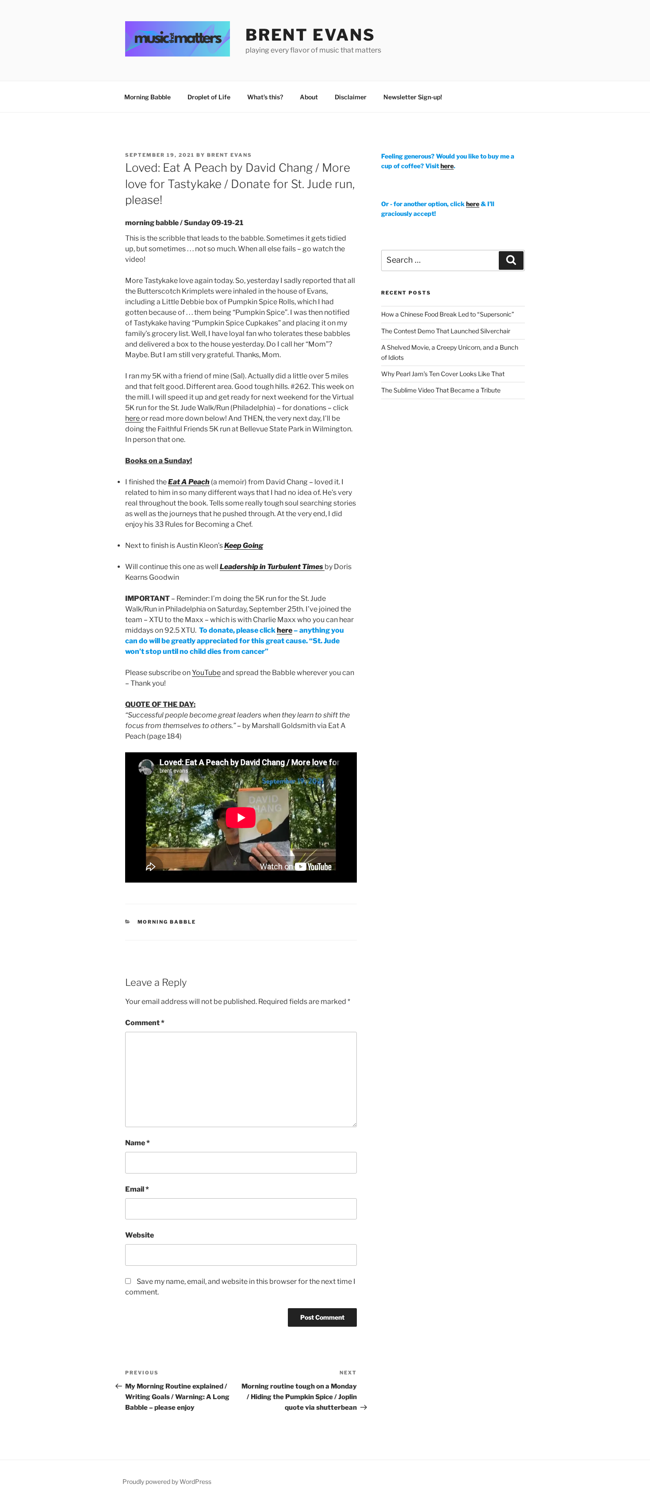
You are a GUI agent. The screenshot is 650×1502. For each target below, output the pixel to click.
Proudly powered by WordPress (166, 1481)
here (133, 418)
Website (139, 1235)
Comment (144, 1023)
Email (137, 1189)
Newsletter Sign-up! (412, 97)
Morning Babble (147, 97)
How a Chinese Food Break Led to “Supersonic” (447, 314)
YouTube (206, 672)
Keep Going (243, 545)
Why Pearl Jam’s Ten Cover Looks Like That (443, 373)
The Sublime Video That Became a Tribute (441, 390)
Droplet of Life (208, 97)
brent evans (310, 35)
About (309, 97)
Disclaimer (351, 97)
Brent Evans (229, 155)
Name (137, 1143)
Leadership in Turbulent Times (272, 566)
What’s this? (265, 97)
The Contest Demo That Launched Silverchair (445, 331)
